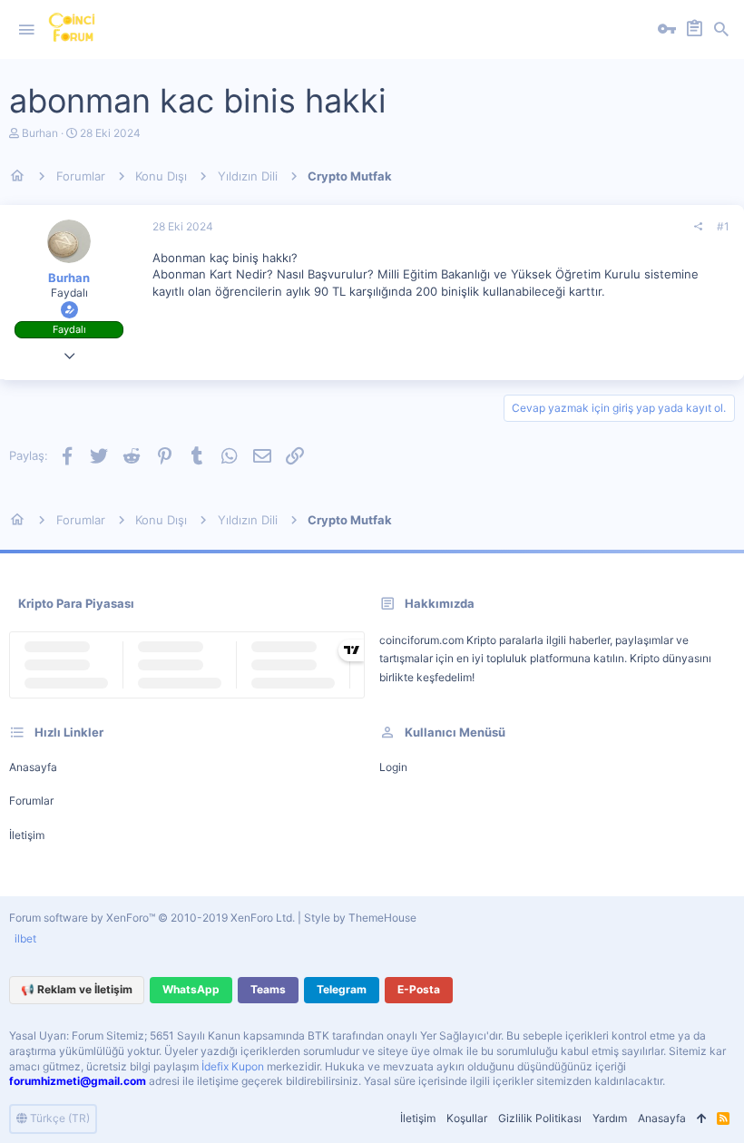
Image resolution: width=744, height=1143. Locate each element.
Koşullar (466, 1118)
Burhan (40, 133)
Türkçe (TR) (58, 1118)
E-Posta (418, 989)
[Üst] (701, 1119)
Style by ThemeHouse (360, 917)
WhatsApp (191, 989)
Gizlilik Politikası (540, 1118)
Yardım (609, 1118)
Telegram (342, 989)
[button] (26, 30)
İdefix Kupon (232, 1066)
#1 (723, 226)
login (393, 767)
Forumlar (31, 800)
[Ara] (721, 30)
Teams (268, 989)
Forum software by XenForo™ (152, 917)
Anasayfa (33, 767)
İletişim (26, 835)
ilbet (25, 938)
